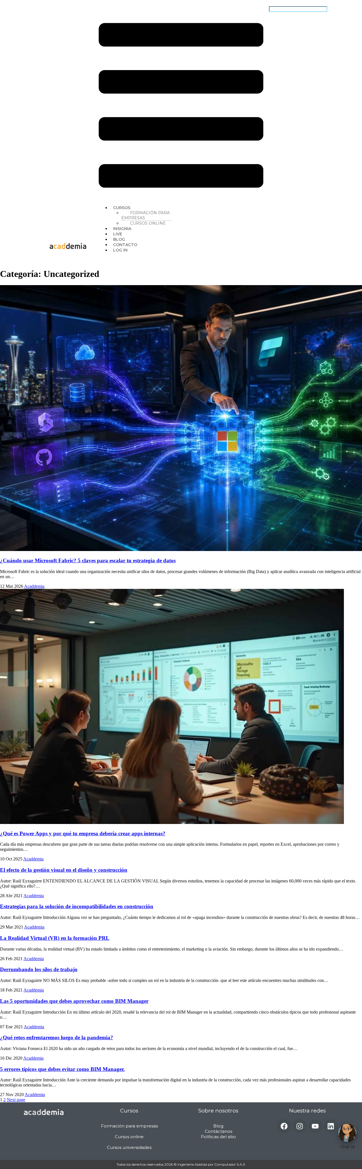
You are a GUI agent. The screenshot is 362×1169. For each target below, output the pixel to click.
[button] (181, 106)
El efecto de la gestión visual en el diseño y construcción (63, 870)
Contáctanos (218, 1131)
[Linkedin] (331, 1126)
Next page (16, 1099)
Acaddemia (34, 586)
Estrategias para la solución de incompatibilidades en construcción (76, 906)
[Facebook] (284, 1126)
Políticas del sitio (218, 1136)
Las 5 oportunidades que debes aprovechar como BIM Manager (74, 1001)
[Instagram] (300, 1126)
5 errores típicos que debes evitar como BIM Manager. (62, 1069)
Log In (120, 250)
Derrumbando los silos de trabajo (38, 969)
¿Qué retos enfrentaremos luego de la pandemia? (56, 1037)
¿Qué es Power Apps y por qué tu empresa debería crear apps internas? (82, 833)
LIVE (117, 234)
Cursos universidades (129, 1147)
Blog (119, 239)
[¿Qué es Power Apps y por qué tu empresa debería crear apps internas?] (172, 822)
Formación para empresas (145, 215)
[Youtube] (315, 1126)
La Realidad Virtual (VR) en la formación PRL (54, 938)
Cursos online (148, 223)
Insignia (122, 228)
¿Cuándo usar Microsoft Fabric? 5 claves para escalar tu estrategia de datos (88, 560)
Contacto (125, 244)
